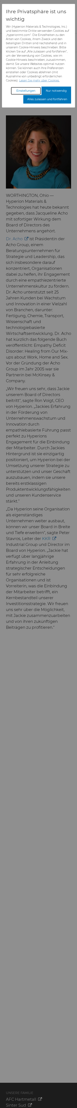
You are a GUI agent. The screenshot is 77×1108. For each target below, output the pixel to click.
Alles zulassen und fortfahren (47, 99)
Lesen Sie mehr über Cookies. (39, 80)
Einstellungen (25, 90)
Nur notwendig (56, 90)
